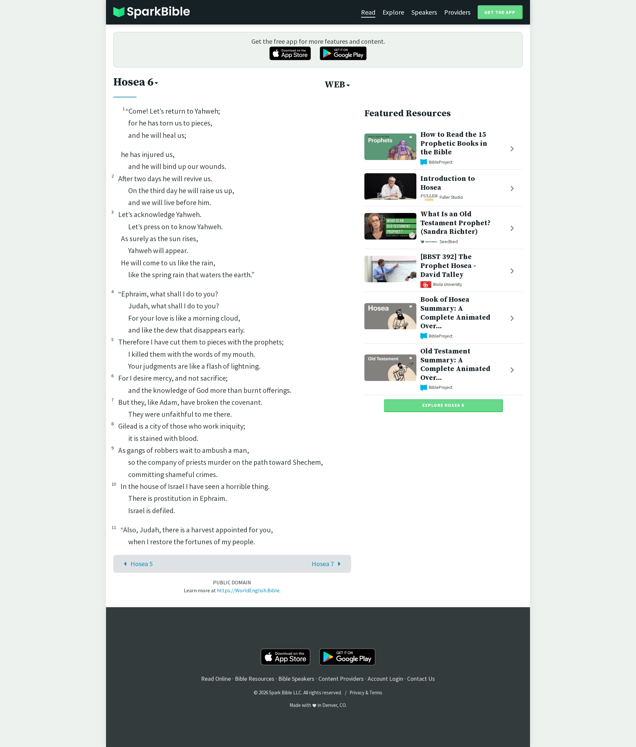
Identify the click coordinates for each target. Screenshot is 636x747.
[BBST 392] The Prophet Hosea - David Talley (448, 265)
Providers (457, 12)
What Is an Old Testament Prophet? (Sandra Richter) (455, 223)
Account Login (385, 678)
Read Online (216, 678)
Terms (375, 692)
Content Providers (341, 678)
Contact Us (421, 678)
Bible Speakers (296, 678)
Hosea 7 (323, 564)
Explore (393, 12)
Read (368, 12)
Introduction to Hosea (447, 183)
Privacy (356, 692)
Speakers (424, 12)
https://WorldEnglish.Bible (248, 590)
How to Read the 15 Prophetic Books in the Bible (453, 143)
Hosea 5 (142, 564)
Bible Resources (254, 678)
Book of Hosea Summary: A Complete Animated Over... (455, 313)
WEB (335, 84)
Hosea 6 (133, 82)
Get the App (499, 12)
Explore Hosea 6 (443, 405)
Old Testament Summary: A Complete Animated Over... (455, 364)
